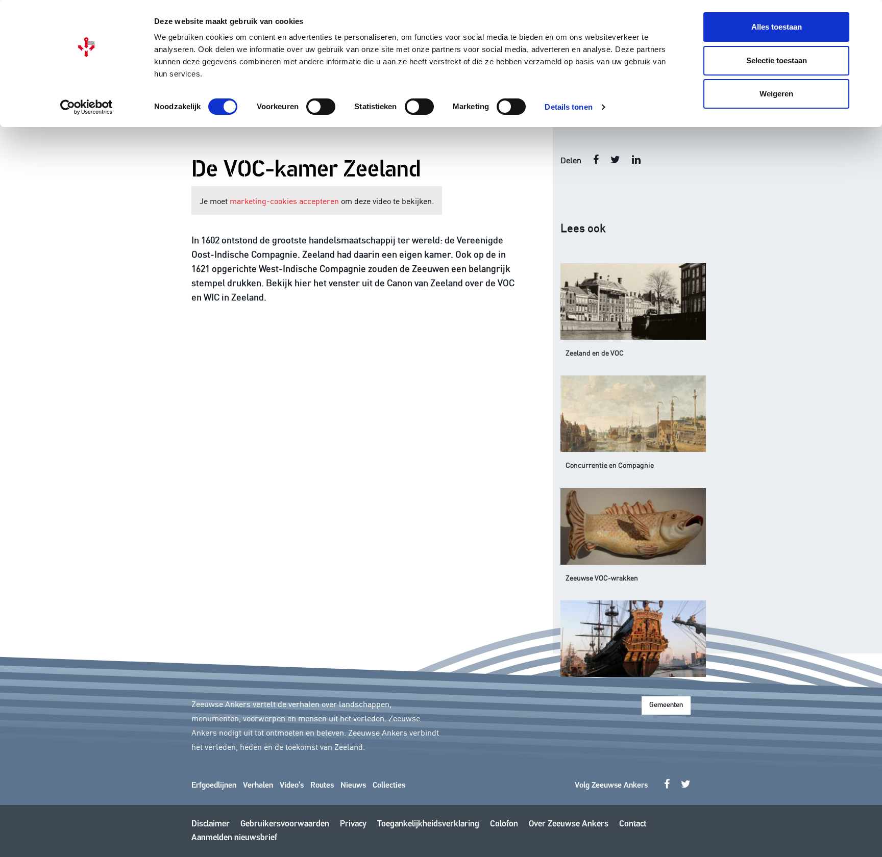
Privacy (353, 824)
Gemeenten (666, 705)
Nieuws (353, 786)
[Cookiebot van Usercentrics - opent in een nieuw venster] (86, 107)
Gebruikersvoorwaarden (284, 824)
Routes (322, 786)
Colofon (504, 824)
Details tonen (568, 107)
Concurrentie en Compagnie (610, 465)
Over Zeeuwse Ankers (568, 824)
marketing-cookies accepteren (284, 200)
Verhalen (258, 786)
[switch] (320, 106)
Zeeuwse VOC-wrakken (602, 577)
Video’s (292, 786)
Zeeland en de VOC (595, 352)
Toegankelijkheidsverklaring (428, 824)
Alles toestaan (776, 26)
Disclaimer (210, 824)
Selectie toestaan (776, 60)
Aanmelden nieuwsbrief (234, 838)
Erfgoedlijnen (213, 786)
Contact (632, 824)
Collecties (389, 786)
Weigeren (776, 93)
